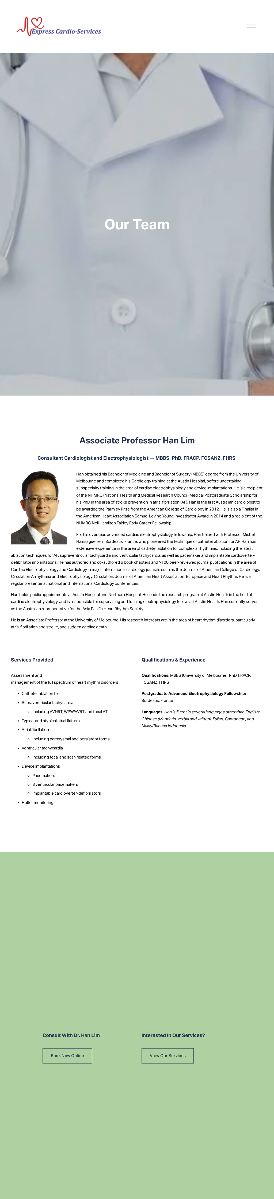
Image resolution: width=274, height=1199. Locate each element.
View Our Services (168, 1055)
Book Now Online (67, 1055)
